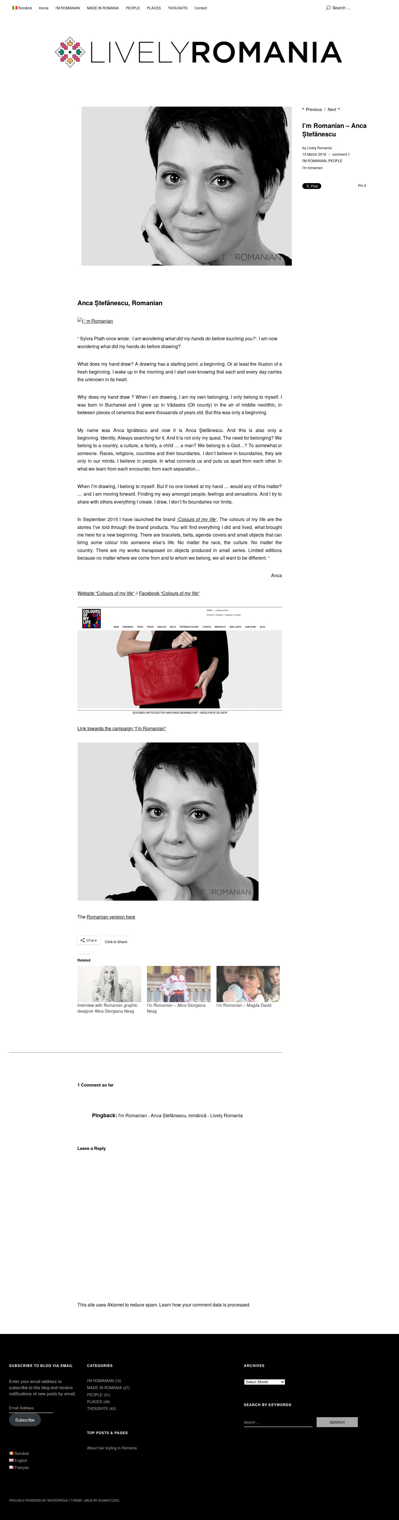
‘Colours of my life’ (197, 519)
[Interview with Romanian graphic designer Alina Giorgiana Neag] (109, 984)
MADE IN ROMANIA (103, 7)
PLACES (154, 7)
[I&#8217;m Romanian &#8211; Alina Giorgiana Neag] (179, 984)
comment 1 (341, 154)
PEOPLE (133, 7)
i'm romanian (312, 167)
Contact (201, 7)
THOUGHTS (178, 7)
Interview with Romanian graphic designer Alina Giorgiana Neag (107, 1008)
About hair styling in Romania (112, 1447)
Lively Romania (319, 147)
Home (43, 7)
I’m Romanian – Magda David (243, 1005)
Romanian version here (111, 916)
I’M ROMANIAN (67, 7)
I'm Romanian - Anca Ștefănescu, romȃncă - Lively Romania (180, 1115)
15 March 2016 (314, 154)
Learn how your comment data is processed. (204, 1304)
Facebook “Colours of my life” (169, 593)
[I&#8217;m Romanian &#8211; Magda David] (248, 984)
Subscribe (24, 1420)
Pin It (362, 185)
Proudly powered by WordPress (38, 1500)
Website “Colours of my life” (105, 593)
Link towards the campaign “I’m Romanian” (121, 728)
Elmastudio (108, 1500)
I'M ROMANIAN (314, 160)
